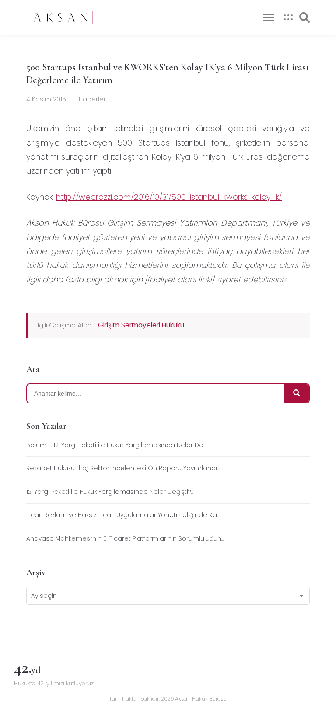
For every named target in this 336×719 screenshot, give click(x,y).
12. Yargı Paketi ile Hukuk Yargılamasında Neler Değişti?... (109, 491)
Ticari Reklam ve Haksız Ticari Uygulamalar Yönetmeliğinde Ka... (123, 515)
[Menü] (268, 17)
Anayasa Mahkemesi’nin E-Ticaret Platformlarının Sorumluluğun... (125, 538)
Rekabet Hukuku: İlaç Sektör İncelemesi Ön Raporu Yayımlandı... (123, 468)
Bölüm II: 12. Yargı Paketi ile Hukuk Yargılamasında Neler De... (116, 445)
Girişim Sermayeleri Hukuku (141, 325)
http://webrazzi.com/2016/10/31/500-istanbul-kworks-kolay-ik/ (169, 196)
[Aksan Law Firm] (60, 17)
